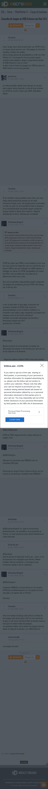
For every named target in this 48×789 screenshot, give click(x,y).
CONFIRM (14, 420)
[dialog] (24, 394)
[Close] (42, 366)
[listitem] (24, 412)
